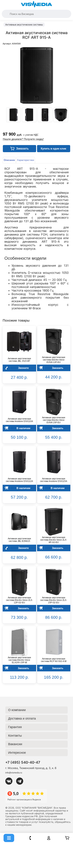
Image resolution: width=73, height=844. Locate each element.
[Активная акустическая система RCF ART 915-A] (13, 115)
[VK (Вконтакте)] (10, 781)
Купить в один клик (53, 148)
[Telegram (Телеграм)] (21, 781)
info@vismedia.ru (13, 772)
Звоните (23, 367)
